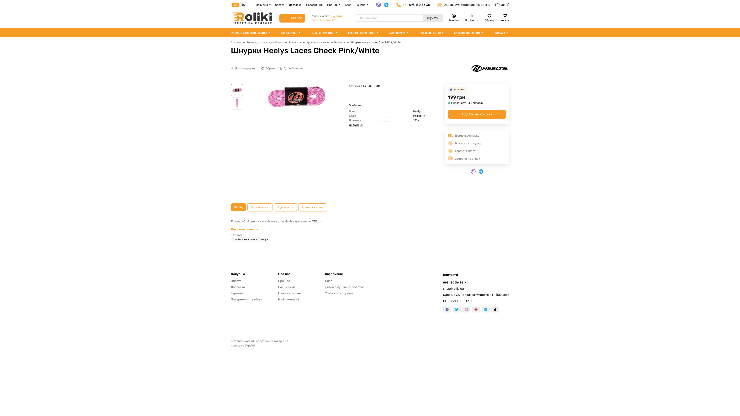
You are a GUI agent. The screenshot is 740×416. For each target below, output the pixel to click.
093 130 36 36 (453, 282)
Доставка (295, 5)
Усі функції (355, 125)
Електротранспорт (467, 32)
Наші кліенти (287, 287)
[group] (296, 140)
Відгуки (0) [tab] (285, 207)
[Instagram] (466, 309)
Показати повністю (245, 229)
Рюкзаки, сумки (430, 32)
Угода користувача (339, 293)
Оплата (279, 5)
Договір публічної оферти (344, 287)
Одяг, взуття (396, 32)
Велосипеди (288, 32)
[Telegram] (486, 309)
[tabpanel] (370, 230)
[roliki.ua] (252, 18)
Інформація (334, 274)
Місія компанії (288, 299)
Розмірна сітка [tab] (313, 207)
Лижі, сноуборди (322, 32)
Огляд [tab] (238, 207)
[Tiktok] (495, 309)
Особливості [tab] (260, 207)
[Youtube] (476, 309)
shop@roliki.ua (453, 288)
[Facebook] (447, 309)
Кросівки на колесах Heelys (250, 239)
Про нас (332, 5)
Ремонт (360, 5)
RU (243, 5)
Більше (500, 32)
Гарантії (237, 293)
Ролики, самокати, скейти (249, 32)
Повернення (314, 5)
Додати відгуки (245, 68)
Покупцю (262, 5)
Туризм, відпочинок (361, 32)
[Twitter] (457, 309)
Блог (348, 5)
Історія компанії (290, 293)
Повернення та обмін (246, 299)
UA (235, 5)
